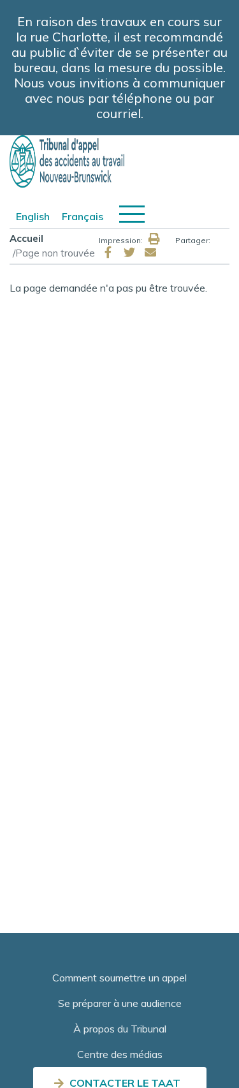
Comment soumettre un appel (119, 977)
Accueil (26, 238)
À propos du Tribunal (119, 1028)
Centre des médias (120, 1054)
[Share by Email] (150, 252)
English (33, 216)
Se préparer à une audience (120, 1003)
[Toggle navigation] (132, 214)
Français (82, 216)
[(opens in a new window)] (108, 252)
